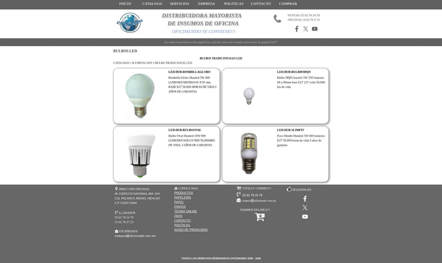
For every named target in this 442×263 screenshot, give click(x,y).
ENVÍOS (180, 207)
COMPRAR (288, 4)
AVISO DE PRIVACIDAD (191, 230)
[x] (305, 28)
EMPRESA (206, 4)
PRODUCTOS (183, 193)
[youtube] (314, 28)
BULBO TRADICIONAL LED (173, 63)
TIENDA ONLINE (185, 211)
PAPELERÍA (182, 197)
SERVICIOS (179, 4)
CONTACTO (261, 4)
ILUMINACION (142, 63)
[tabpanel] (221, 60)
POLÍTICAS (182, 225)
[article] (166, 96)
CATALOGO (121, 63)
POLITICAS (233, 4)
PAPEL (179, 202)
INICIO (125, 4)
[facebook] (296, 28)
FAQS (178, 216)
